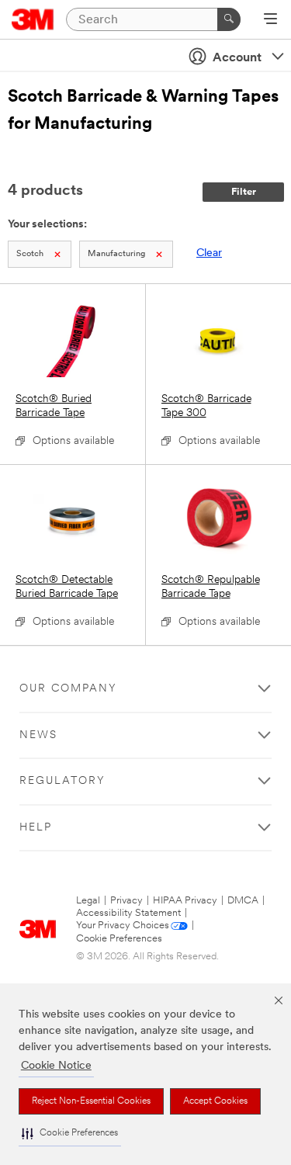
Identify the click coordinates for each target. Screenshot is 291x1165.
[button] (70, 1133)
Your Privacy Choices (122, 926)
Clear (209, 253)
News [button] (38, 735)
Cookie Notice (56, 1066)
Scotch (29, 254)
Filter (243, 192)
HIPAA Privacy (185, 901)
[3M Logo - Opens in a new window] (33, 19)
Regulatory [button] (62, 781)
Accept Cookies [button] (215, 1101)
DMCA (242, 901)
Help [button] (35, 828)
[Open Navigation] (270, 20)
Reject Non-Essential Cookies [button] (91, 1101)
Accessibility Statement (128, 913)
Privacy (126, 901)
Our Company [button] (68, 689)
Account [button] (237, 58)
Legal (88, 901)
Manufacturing (116, 254)
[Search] (229, 19)
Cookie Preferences (119, 939)
